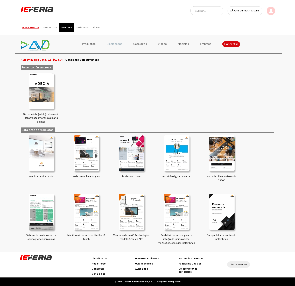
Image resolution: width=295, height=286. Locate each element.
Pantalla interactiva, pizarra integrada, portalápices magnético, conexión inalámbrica (176, 239)
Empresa (205, 44)
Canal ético (99, 274)
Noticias (183, 44)
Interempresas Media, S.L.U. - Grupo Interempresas (152, 281)
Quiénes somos (144, 263)
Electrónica (30, 27)
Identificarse (99, 258)
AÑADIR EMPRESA (239, 264)
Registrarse (99, 263)
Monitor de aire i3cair (41, 176)
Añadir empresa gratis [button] (245, 10)
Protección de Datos (191, 258)
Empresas (66, 27)
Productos (50, 27)
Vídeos (96, 27)
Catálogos (82, 27)
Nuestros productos (147, 258)
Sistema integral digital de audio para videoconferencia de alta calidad (41, 118)
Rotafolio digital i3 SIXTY (176, 176)
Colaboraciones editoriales (188, 270)
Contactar (231, 44)
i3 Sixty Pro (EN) (131, 176)
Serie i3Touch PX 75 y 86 (86, 176)
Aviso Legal (142, 268)
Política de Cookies (190, 263)
